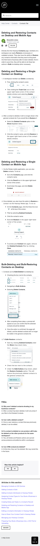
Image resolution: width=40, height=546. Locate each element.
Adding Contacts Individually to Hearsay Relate (17, 493)
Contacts (14, 23)
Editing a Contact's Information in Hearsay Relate (17, 511)
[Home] (4, 5)
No (15, 468)
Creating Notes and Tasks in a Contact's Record (17, 502)
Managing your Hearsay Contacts (12, 518)
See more (5, 527)
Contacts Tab (24, 23)
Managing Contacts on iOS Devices (13, 486)
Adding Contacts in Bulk (9, 489)
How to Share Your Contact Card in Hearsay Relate (18, 514)
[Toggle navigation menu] (37, 5)
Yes (8, 468)
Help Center (5, 23)
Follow (12, 45)
